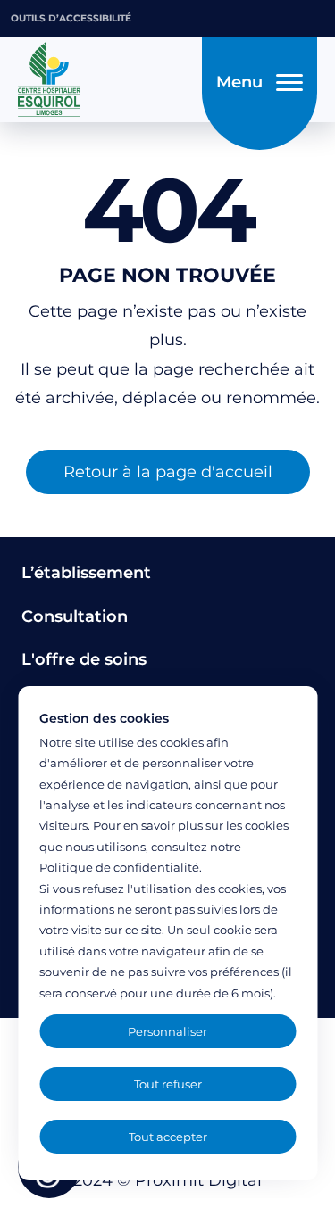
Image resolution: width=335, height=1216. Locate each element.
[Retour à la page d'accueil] (104, 79)
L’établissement (86, 573)
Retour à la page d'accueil (167, 472)
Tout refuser (168, 1084)
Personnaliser (167, 1031)
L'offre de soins (84, 659)
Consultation (74, 616)
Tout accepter (168, 1136)
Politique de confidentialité (119, 867)
